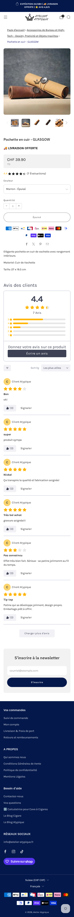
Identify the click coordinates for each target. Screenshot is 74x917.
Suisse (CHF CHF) (35, 880)
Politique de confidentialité (20, 770)
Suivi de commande (16, 718)
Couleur (8, 180)
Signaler (26, 408)
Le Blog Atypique (14, 822)
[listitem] (37, 6)
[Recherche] (68, 17)
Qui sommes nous (15, 757)
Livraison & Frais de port (19, 731)
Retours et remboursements (21, 737)
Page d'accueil (16, 30)
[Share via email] (47, 244)
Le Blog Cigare (12, 815)
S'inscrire (37, 682)
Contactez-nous (13, 796)
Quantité (9, 200)
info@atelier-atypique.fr (18, 842)
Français (35, 886)
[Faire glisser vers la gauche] (8, 123)
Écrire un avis (37, 353)
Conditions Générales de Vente (22, 763)
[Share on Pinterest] (40, 244)
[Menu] (5, 17)
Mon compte (11, 724)
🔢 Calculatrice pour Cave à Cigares (26, 809)
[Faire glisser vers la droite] (65, 123)
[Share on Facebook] (27, 244)
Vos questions (12, 802)
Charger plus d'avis (36, 633)
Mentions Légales (14, 776)
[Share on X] (34, 244)
